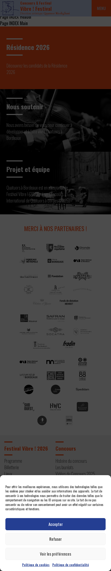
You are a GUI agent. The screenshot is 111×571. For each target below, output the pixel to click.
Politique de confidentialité (70, 565)
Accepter (55, 524)
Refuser (55, 539)
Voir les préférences (55, 554)
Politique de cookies (36, 565)
